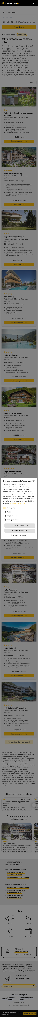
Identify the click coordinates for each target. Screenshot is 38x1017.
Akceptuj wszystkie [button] (20, 525)
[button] (19, 535)
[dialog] (19, 508)
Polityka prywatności (17, 503)
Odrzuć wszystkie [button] (19, 531)
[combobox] (34, 481)
